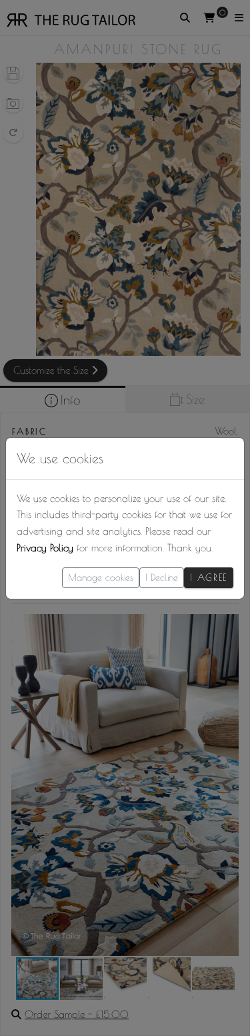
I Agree (208, 577)
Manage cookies (100, 577)
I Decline (161, 577)
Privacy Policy (45, 547)
